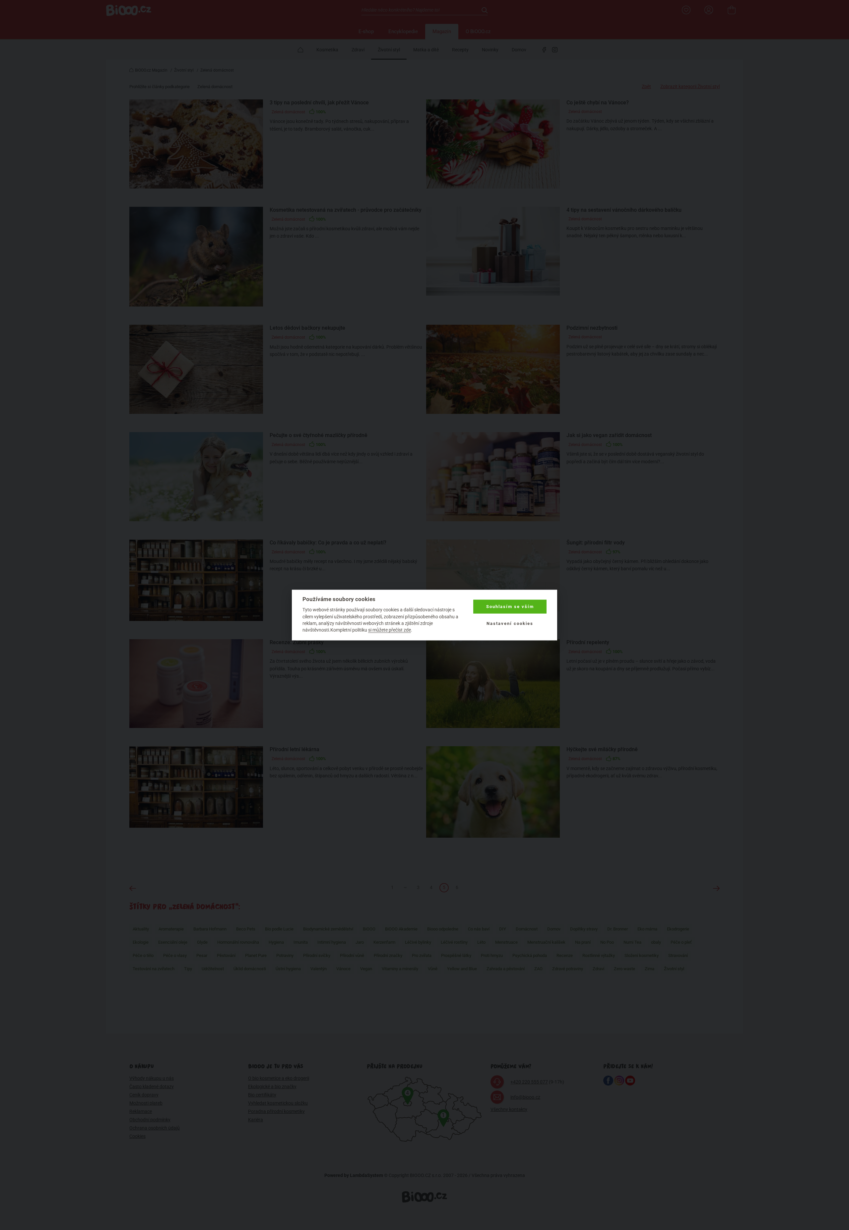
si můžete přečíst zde (389, 630)
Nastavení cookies (510, 623)
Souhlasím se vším (510, 606)
